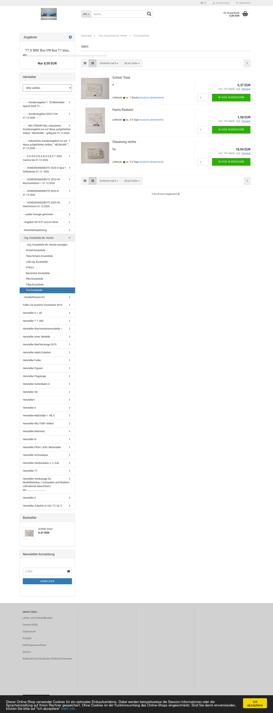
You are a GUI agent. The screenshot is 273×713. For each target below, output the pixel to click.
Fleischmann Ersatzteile (39, 256)
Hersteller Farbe (32, 360)
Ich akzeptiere (255, 703)
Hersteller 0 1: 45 (32, 312)
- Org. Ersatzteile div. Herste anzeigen (46, 244)
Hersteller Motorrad (34, 431)
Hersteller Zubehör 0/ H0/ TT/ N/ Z (42, 505)
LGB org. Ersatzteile (37, 261)
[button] (204, 3)
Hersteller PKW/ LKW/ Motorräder (42, 447)
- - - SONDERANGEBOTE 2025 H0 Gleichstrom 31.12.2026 (41, 204)
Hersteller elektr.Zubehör (37, 352)
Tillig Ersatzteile (35, 284)
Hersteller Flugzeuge (34, 376)
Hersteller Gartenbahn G (36, 383)
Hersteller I (29, 399)
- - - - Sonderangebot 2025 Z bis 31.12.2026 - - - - (40, 115)
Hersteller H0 (30, 391)
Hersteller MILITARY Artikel (38, 423)
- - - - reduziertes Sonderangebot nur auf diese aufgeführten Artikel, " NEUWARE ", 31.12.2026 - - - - (46, 144)
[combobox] (109, 63)
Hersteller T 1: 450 (33, 320)
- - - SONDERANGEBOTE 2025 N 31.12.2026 (41, 192)
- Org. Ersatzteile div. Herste (38, 237)
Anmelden (47, 581)
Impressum (29, 631)
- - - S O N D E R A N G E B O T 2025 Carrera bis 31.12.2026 (42, 158)
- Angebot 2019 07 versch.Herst (40, 222)
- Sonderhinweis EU (34, 297)
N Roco (30, 267)
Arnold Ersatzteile (35, 250)
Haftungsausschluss (34, 645)
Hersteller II (29, 407)
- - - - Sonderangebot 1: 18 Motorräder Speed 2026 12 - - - (44, 104)
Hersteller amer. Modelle (36, 336)
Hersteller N (29, 439)
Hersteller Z (29, 497)
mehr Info (68, 708)
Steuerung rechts (124, 142)
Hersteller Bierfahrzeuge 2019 (39, 344)
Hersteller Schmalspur (35, 455)
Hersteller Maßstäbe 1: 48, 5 (39, 415)
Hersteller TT (30, 470)
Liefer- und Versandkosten (38, 617)
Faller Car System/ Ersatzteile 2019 (42, 304)
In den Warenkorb (231, 97)
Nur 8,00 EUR (47, 63)
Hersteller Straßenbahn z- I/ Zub (41, 462)
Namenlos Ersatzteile (38, 273)
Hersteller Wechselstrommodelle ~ (42, 328)
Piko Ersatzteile (34, 278)
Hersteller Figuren (33, 368)
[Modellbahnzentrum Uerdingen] (49, 14)
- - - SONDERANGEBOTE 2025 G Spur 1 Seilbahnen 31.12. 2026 (44, 169)
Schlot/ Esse (121, 77)
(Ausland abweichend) (151, 97)
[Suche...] (149, 14)
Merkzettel (244, 3)
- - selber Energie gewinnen (38, 214)
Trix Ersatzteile (34, 290)
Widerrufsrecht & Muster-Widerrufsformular (47, 658)
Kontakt (27, 638)
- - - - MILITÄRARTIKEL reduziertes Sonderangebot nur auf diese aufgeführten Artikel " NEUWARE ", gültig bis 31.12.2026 (47, 129)
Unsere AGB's (30, 624)
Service (27, 651)
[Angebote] (70, 37)
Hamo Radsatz (122, 110)
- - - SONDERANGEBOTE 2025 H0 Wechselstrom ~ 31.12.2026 (41, 181)
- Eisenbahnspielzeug (35, 230)
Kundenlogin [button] (222, 3)
